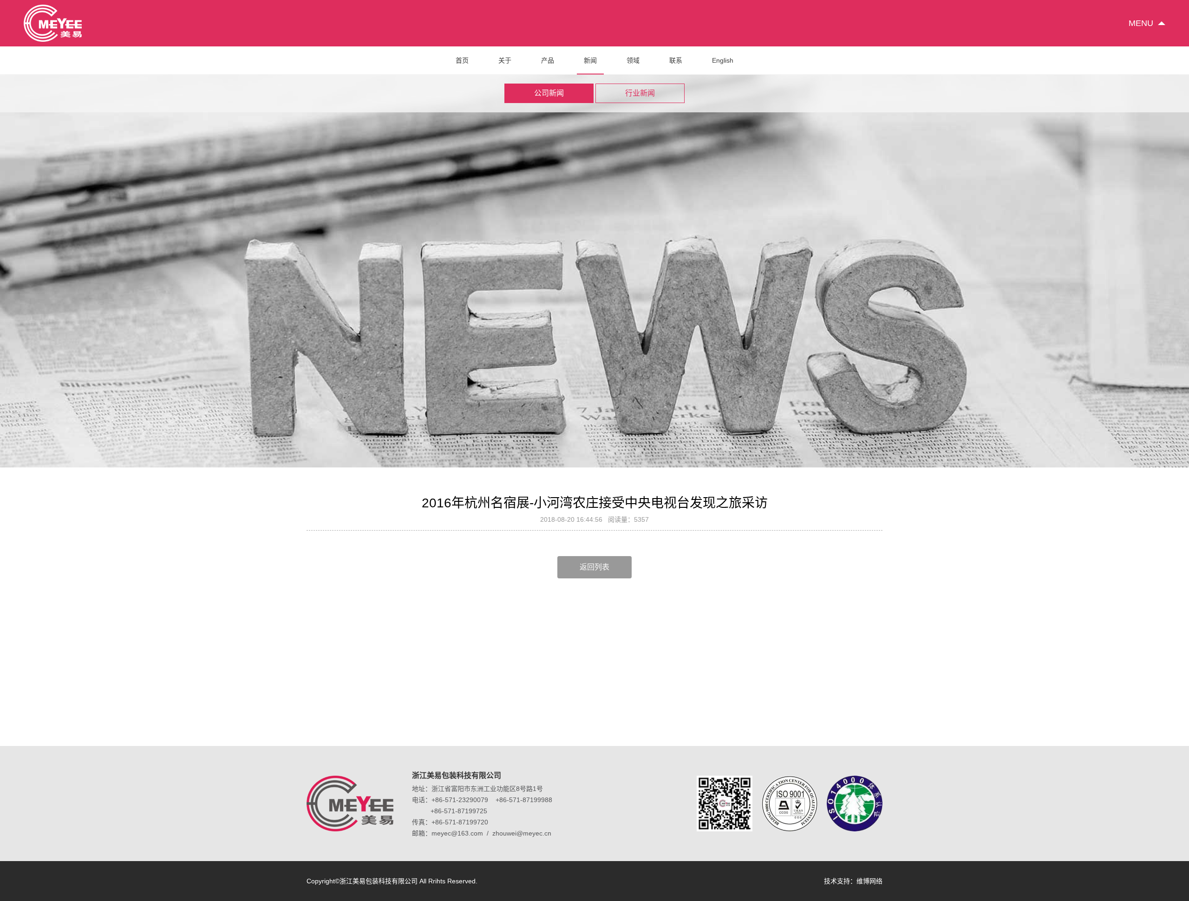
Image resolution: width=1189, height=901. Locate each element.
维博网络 (869, 881)
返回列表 (594, 567)
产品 (547, 60)
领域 (633, 60)
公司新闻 (549, 93)
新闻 (590, 60)
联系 (675, 60)
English (722, 60)
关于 (504, 60)
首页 (462, 60)
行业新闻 (640, 93)
